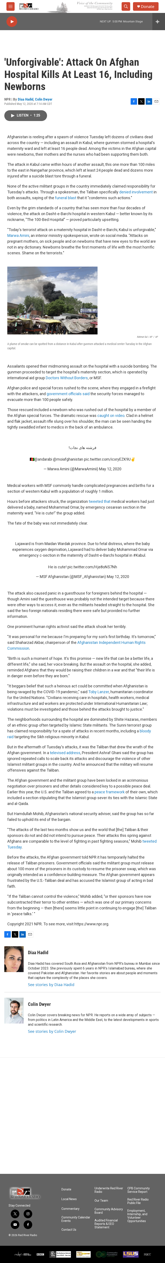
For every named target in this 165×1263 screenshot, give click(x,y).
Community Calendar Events (75, 1219)
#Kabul (139, 555)
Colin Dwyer (43, 99)
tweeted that (100, 501)
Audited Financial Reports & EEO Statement (106, 1224)
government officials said (68, 393)
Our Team (101, 1200)
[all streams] (158, 21)
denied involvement (136, 192)
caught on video (110, 415)
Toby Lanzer (98, 692)
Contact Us (68, 1229)
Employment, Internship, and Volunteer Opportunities (137, 1216)
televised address (65, 752)
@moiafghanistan (68, 459)
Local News (69, 1199)
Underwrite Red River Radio (109, 1190)
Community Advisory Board (109, 1211)
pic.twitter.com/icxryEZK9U (107, 459)
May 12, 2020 (110, 469)
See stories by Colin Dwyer (52, 1031)
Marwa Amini (18, 235)
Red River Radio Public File (138, 1201)
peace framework (110, 792)
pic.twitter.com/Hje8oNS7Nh (92, 567)
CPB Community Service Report (138, 1190)
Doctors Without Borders (67, 378)
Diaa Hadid (25, 99)
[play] (11, 21)
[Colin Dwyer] (14, 1011)
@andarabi (43, 459)
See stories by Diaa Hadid (51, 984)
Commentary (70, 1208)
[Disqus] (82, 1116)
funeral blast (65, 198)
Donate (147, 6)
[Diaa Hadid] (14, 959)
